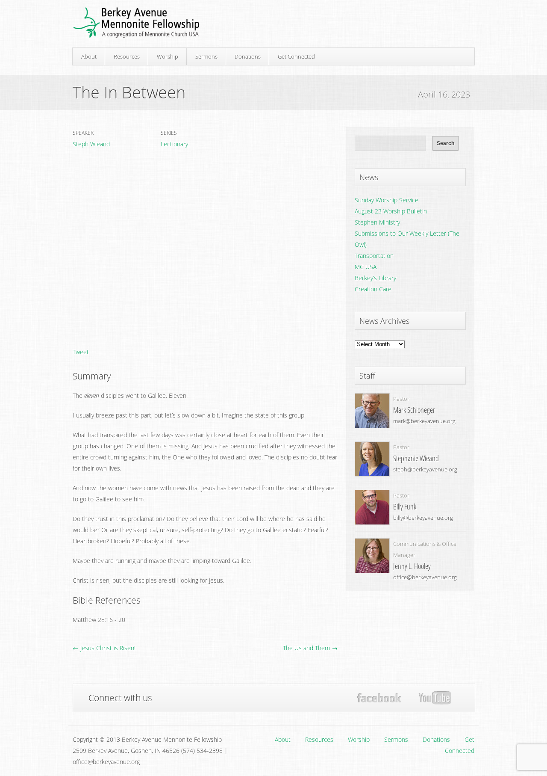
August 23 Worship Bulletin (391, 211)
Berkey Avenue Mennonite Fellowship (136, 23)
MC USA (365, 267)
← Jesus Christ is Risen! (104, 648)
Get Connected (296, 56)
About (89, 56)
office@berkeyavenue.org (425, 577)
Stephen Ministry (377, 222)
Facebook (379, 698)
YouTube (434, 698)
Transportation (374, 256)
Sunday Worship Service (386, 200)
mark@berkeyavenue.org (424, 421)
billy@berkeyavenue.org (423, 517)
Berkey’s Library (375, 278)
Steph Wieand (91, 144)
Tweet (81, 352)
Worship (167, 56)
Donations (248, 56)
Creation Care (373, 289)
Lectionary (174, 144)
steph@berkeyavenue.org (425, 469)
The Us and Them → (310, 648)
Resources (127, 56)
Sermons (206, 56)
